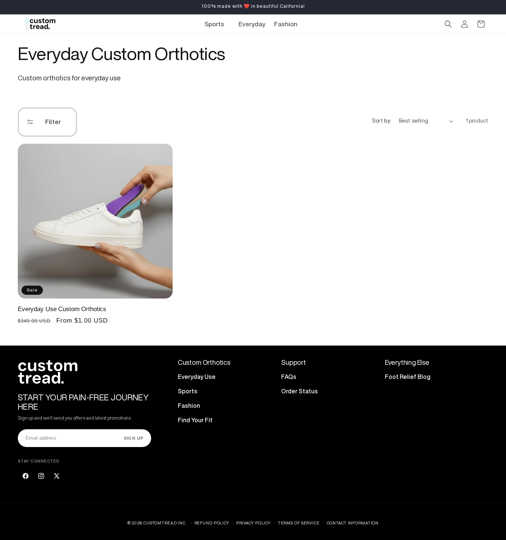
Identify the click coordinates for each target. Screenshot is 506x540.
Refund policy (211, 522)
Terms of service (299, 522)
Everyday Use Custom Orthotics (62, 309)
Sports (187, 391)
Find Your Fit (195, 420)
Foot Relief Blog (407, 376)
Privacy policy (253, 522)
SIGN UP (133, 438)
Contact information (353, 522)
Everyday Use (197, 376)
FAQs (288, 376)
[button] (217, 24)
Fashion (189, 405)
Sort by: (381, 120)
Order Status (299, 391)
